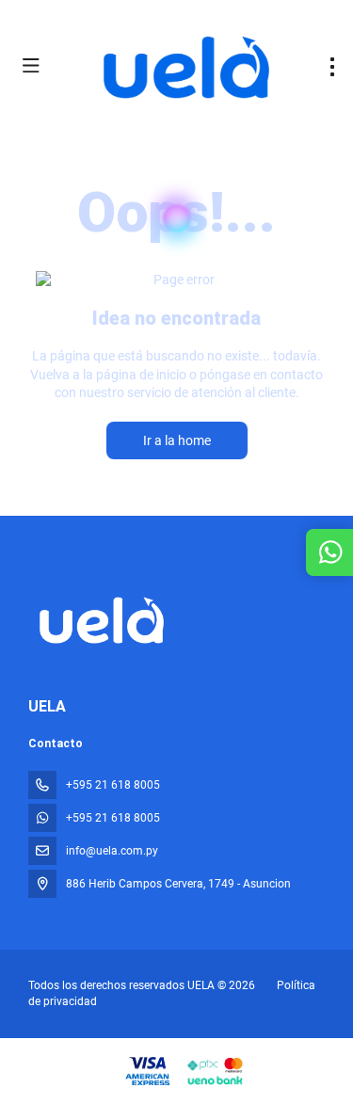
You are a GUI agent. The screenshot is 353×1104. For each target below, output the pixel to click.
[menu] (332, 67)
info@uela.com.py (112, 850)
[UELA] (100, 620)
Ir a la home (177, 440)
